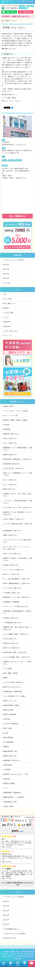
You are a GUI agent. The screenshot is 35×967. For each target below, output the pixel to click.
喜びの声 (6, 264)
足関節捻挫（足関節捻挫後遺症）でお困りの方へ (17, 612)
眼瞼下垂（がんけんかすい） (12, 687)
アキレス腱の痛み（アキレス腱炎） (14, 696)
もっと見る (6, 283)
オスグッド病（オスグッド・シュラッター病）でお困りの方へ (17, 548)
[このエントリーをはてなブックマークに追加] (12, 108)
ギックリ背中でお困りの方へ (12, 588)
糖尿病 (5, 677)
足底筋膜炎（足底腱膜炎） (11, 602)
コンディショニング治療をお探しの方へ (16, 606)
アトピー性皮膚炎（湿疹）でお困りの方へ (17, 657)
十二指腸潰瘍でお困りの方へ (12, 622)
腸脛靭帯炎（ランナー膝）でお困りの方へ (17, 597)
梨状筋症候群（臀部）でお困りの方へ (15, 652)
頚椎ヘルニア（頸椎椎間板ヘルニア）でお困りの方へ (17, 474)
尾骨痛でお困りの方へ (10, 756)
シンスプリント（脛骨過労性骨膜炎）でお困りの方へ (17, 502)
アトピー (6, 788)
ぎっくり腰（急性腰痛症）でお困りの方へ (17, 579)
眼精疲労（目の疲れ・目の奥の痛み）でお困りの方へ (17, 559)
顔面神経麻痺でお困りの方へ (12, 530)
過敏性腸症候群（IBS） (10, 751)
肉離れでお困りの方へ (10, 535)
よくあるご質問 (8, 312)
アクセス (24, 965)
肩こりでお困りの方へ (10, 480)
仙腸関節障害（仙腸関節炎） (12, 792)
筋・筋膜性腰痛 (8, 742)
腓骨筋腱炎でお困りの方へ (11, 760)
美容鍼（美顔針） (9, 406)
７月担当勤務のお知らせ (11, 929)
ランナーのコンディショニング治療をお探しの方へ (17, 541)
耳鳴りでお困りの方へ (10, 438)
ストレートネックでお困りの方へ (14, 570)
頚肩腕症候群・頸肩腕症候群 (12, 691)
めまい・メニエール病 (10, 415)
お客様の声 (6, 322)
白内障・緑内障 (8, 806)
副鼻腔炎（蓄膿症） (9, 783)
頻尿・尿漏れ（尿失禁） (11, 673)
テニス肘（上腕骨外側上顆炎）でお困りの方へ (17, 525)
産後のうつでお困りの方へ (11, 648)
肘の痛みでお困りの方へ (11, 565)
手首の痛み (6, 719)
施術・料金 (10, 965)
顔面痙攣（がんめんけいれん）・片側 (15, 774)
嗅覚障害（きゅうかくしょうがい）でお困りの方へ (17, 663)
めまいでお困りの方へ (10, 443)
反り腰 (5, 733)
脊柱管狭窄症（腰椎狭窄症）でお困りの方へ (17, 459)
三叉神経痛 (6, 769)
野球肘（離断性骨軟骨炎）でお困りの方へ (17, 583)
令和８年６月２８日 (9, 938)
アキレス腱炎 (7, 668)
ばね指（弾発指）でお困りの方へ (14, 519)
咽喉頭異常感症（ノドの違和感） (14, 797)
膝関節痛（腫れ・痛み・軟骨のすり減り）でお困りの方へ (17, 628)
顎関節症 (6, 746)
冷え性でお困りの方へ (10, 638)
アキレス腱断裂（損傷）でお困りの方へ (16, 634)
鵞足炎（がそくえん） (10, 700)
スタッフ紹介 (7, 299)
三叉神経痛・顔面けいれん (11, 592)
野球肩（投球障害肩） (10, 714)
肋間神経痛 (6, 429)
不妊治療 (6, 424)
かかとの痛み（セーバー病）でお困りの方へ (17, 507)
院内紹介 (6, 308)
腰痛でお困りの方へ (9, 489)
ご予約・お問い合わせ (10, 331)
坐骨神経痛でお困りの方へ (11, 464)
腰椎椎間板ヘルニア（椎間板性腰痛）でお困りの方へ (17, 449)
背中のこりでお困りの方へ (11, 574)
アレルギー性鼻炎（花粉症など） (14, 682)
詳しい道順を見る (17, 216)
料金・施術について (9, 303)
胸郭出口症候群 (8, 710)
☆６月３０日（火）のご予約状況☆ (14, 933)
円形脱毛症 (6, 779)
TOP (2, 20)
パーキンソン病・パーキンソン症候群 (15, 411)
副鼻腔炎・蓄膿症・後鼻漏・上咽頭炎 (15, 420)
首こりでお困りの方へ (10, 484)
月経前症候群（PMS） (10, 802)
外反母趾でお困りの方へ (11, 618)
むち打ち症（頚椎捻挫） (11, 723)
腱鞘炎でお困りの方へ (10, 454)
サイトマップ (7, 335)
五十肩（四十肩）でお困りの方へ (14, 468)
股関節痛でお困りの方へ (11, 434)
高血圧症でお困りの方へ (11, 643)
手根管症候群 (7, 765)
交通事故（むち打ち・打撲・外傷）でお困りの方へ (17, 495)
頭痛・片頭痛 (7, 728)
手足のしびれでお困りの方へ (12, 553)
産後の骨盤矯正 (8, 737)
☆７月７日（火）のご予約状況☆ (14, 260)
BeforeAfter (6, 326)
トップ (3, 965)
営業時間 (17, 965)
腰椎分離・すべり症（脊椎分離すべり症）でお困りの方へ (17, 513)
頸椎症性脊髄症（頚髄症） (11, 705)
